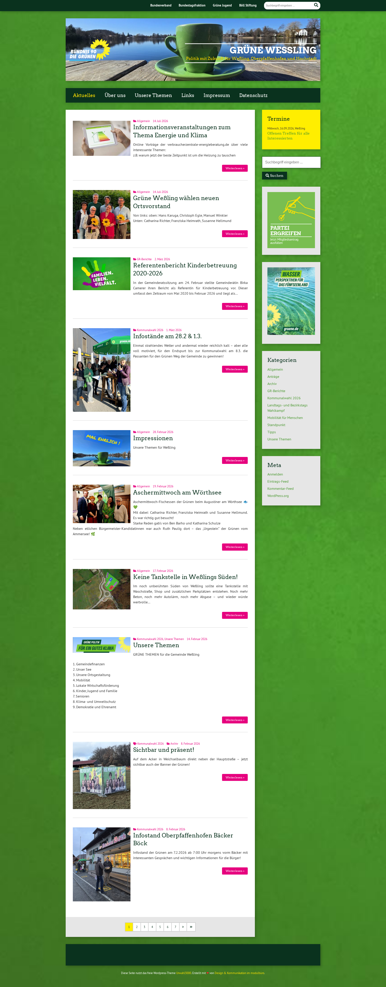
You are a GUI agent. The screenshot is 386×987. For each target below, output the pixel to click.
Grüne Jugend (222, 5)
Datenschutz (253, 95)
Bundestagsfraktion (192, 5)
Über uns (115, 95)
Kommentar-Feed (280, 488)
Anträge (273, 376)
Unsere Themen (153, 95)
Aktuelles (84, 95)
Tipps (271, 432)
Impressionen (153, 438)
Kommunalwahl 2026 (150, 330)
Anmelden (275, 474)
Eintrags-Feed (278, 481)
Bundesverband (161, 5)
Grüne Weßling (273, 50)
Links (187, 95)
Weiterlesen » (235, 168)
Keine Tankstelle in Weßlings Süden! (185, 577)
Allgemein (143, 121)
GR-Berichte (144, 259)
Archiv (174, 743)
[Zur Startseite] (90, 59)
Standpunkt (276, 425)
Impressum (216, 95)
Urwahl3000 (183, 973)
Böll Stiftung (248, 5)
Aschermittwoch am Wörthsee (177, 492)
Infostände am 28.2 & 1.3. (167, 336)
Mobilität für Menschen (285, 417)
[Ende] (191, 927)
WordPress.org (278, 495)
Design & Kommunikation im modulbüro (239, 973)
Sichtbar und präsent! (163, 749)
